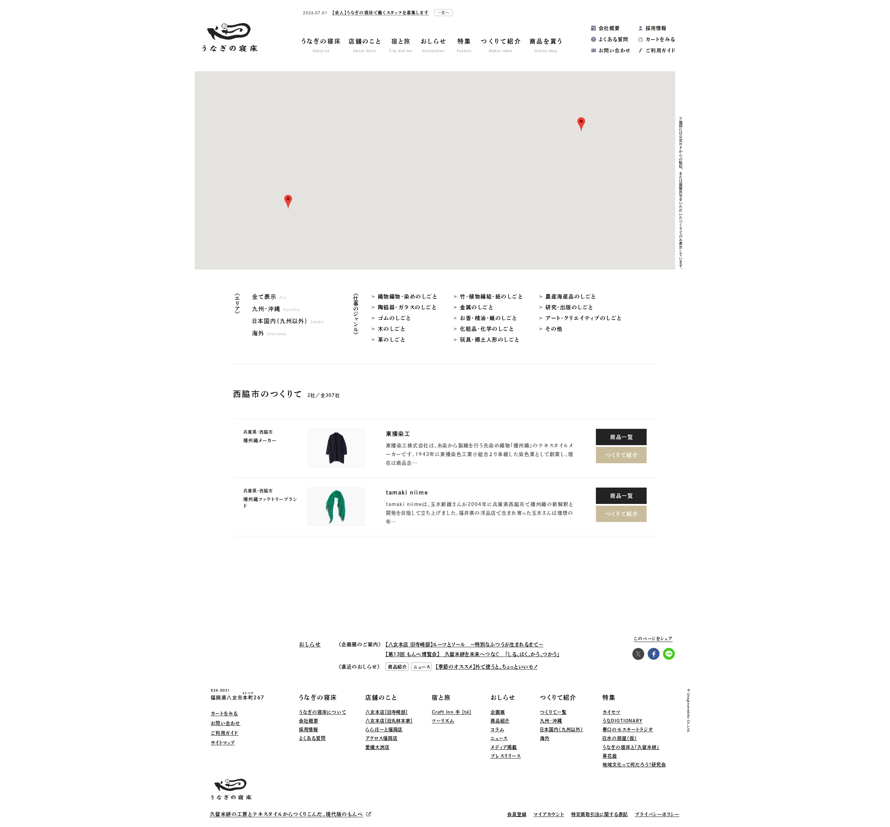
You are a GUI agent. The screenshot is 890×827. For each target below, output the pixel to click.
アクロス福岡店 (381, 738)
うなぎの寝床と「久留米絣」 (631, 747)
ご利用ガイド (660, 50)
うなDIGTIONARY (622, 720)
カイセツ (611, 712)
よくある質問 (613, 39)
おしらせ (503, 697)
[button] (288, 202)
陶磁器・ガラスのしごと (407, 307)
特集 (609, 697)
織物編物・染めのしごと (408, 296)
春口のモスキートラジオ (627, 729)
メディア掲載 (504, 747)
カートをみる (660, 39)
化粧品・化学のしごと (487, 328)
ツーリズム (443, 720)
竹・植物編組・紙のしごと (491, 296)
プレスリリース (506, 756)
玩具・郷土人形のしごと (490, 339)
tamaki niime (407, 492)
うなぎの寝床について (322, 712)
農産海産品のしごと (570, 296)
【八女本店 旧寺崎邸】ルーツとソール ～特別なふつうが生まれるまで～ (464, 644)
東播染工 (398, 433)
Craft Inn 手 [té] (451, 712)
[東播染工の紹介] (336, 448)
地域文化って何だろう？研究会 (634, 764)
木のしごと (392, 328)
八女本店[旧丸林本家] (389, 720)
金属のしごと (476, 307)
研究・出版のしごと (569, 307)
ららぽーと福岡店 (384, 729)
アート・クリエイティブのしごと (583, 318)
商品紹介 (500, 720)
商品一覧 (621, 437)
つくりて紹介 (622, 455)
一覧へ (444, 12)
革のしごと (392, 339)
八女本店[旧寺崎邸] (386, 712)
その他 (554, 328)
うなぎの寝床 (318, 697)
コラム (497, 729)
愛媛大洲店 (377, 747)
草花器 (609, 756)
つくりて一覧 (553, 712)
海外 (545, 738)
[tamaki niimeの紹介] (336, 507)
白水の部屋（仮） (619, 738)
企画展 (498, 712)
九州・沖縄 (551, 720)
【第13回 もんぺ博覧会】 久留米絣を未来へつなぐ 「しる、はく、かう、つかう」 (472, 654)
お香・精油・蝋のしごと (488, 318)
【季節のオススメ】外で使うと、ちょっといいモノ (486, 666)
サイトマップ (223, 742)
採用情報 (656, 28)
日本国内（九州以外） (561, 729)
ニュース (499, 738)
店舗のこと (381, 697)
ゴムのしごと (394, 318)
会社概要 (609, 28)
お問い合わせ (615, 50)
